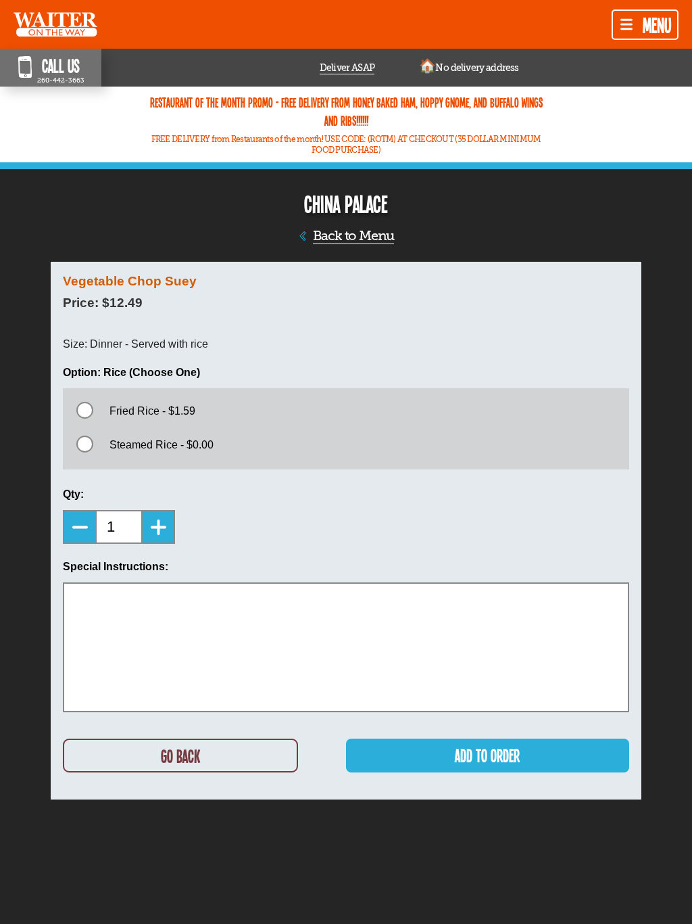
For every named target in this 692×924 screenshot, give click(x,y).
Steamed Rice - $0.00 (161, 445)
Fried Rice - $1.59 (152, 411)
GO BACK (180, 756)
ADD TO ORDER (487, 755)
